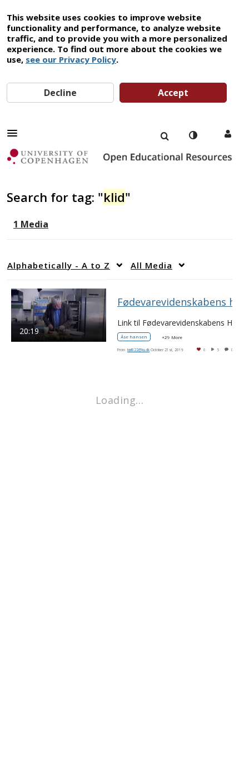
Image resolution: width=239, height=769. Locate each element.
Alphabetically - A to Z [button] (58, 265)
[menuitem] (164, 135)
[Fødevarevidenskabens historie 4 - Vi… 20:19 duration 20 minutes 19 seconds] (58, 313)
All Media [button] (151, 265)
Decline (60, 93)
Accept (173, 93)
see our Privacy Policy (71, 59)
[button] (15, 133)
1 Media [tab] (30, 224)
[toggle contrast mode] (193, 135)
